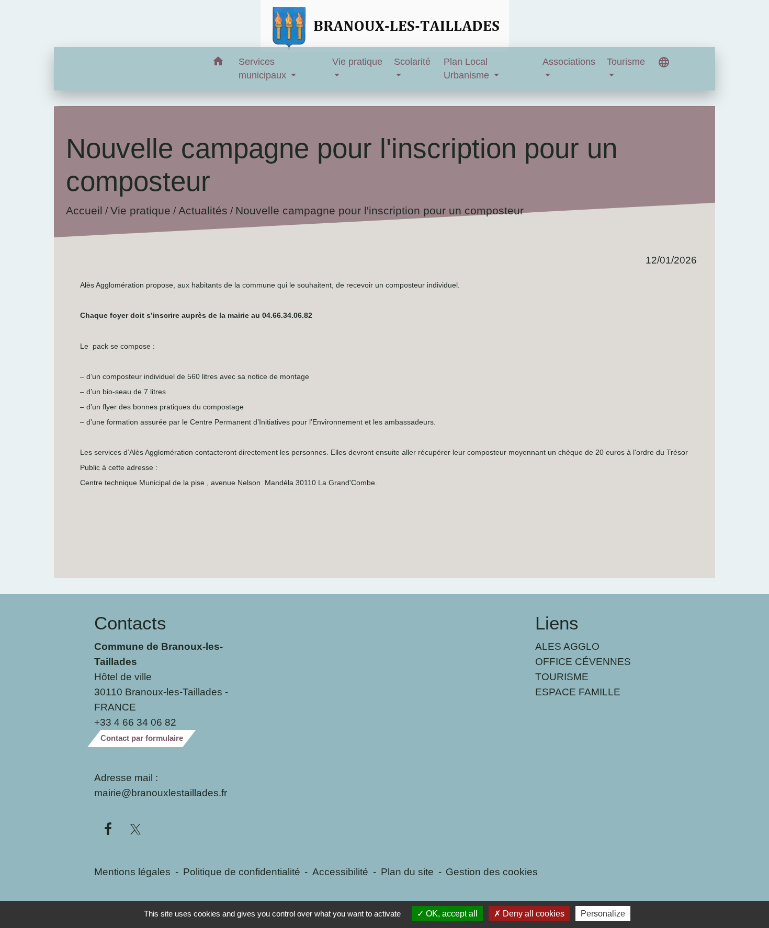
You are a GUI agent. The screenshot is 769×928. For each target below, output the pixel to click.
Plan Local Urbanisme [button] (468, 68)
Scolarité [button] (412, 61)
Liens (557, 623)
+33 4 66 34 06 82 (135, 722)
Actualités (202, 210)
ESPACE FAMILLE (577, 691)
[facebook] (108, 830)
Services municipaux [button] (264, 68)
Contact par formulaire (141, 738)
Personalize (603, 913)
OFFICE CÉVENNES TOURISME (583, 669)
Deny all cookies (532, 913)
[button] (218, 63)
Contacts (130, 623)
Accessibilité (340, 871)
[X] (136, 830)
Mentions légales (132, 871)
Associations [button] (568, 61)
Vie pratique (140, 210)
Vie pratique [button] (357, 61)
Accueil (83, 210)
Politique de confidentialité (241, 871)
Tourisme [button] (626, 61)
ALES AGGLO (567, 646)
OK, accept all (451, 913)
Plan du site (407, 871)
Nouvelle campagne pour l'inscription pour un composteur (379, 210)
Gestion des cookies (492, 871)
